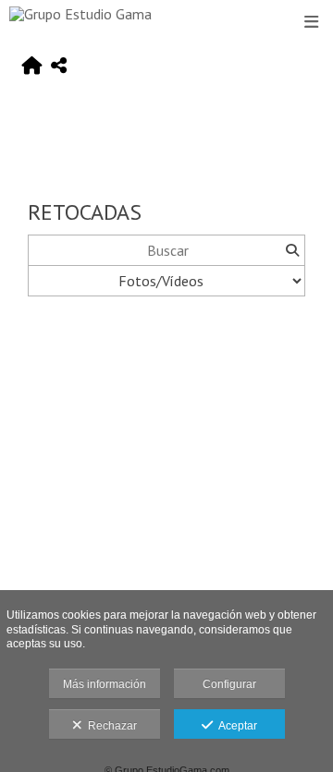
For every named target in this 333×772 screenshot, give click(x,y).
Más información (104, 684)
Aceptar (235, 725)
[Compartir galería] (59, 66)
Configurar (229, 684)
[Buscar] (291, 250)
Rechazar (109, 725)
